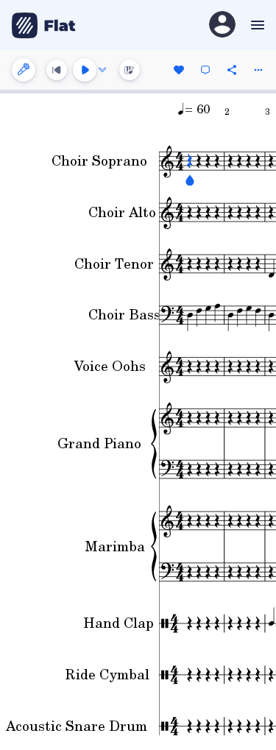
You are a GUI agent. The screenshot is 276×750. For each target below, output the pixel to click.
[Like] (179, 70)
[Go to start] (56, 70)
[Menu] (255, 25)
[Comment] (205, 70)
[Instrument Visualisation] (129, 70)
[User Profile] (222, 25)
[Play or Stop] (84, 70)
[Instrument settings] (23, 70)
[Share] (232, 70)
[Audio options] (102, 70)
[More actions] (258, 70)
